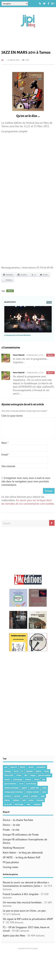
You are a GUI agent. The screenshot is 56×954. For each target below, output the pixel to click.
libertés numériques (11, 788)
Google (32, 775)
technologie (19, 804)
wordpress (37, 804)
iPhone (36, 779)
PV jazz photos (11, 862)
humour (7, 779)
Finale (46, 771)
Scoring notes (10, 867)
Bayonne (13, 767)
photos (25, 796)
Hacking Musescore (13, 847)
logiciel (24, 788)
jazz (43, 779)
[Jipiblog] (28, 29)
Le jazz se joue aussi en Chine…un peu (24, 910)
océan (44, 792)
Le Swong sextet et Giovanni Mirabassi (17, 335)
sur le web (8, 804)
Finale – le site (11, 829)
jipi (2, 60)
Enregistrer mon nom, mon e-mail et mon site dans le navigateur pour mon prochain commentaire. (25, 481)
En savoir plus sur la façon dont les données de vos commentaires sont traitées (27, 502)
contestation (41, 767)
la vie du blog (31, 783)
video (28, 804)
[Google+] (53, 3)
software (16, 800)
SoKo (24, 800)
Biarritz (22, 767)
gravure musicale (44, 775)
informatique (17, 779)
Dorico (16, 771)
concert (10, 291)
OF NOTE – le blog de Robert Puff (21, 857)
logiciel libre (34, 788)
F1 (22, 771)
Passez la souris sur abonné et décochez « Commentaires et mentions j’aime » (26, 884)
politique (34, 796)
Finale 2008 (8, 775)
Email (4, 454)
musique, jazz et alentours (13, 792)
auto (5, 767)
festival (38, 771)
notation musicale (32, 792)
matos (44, 788)
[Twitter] (44, 3)
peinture (17, 796)
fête (25, 775)
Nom (4, 442)
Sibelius (7, 800)
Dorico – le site (11, 824)
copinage (7, 771)
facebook (29, 771)
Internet (28, 779)
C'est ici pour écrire (12, 415)
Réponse (50, 355)
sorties (31, 800)
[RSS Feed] (40, 3)
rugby (42, 796)
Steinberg (39, 800)
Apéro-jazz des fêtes (14, 935)
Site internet (8, 466)
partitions (7, 796)
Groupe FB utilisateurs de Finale (21, 834)
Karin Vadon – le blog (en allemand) (23, 852)
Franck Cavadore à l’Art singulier (21, 894)
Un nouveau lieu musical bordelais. (22, 902)
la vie (21, 783)
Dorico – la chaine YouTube (18, 820)
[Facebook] (48, 3)
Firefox (18, 775)
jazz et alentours (10, 783)
